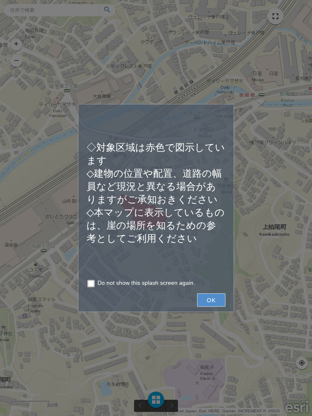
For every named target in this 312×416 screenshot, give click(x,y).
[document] (156, 190)
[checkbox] (156, 284)
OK (211, 300)
